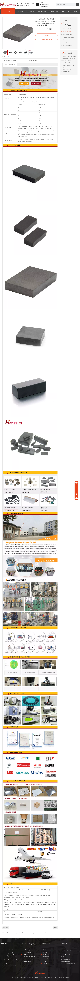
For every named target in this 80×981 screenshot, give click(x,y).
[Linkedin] (65, 950)
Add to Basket (45, 39)
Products (21, 11)
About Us (65, 11)
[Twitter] (67, 950)
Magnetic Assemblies (69, 37)
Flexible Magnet (67, 34)
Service (31, 11)
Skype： (63, 65)
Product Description (9, 64)
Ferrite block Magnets (10, 932)
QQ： (63, 63)
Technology (42, 11)
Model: (6, 60)
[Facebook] (62, 950)
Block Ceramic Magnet (25, 932)
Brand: (30, 60)
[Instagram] (70, 950)
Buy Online (54, 11)
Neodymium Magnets (69, 40)
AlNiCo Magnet (67, 28)
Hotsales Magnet (68, 45)
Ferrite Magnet (67, 31)
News (75, 11)
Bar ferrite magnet (39, 932)
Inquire (45, 35)
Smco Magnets (67, 42)
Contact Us (46, 963)
